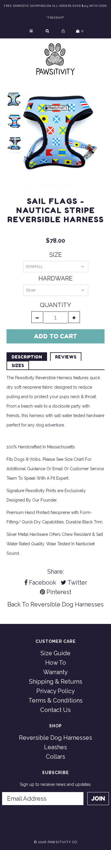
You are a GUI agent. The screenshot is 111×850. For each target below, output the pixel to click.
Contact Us (55, 709)
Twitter (76, 582)
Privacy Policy (55, 691)
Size (55, 254)
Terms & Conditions (55, 700)
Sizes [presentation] (18, 365)
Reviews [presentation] (65, 356)
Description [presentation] (27, 356)
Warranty (55, 672)
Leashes (55, 747)
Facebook (42, 582)
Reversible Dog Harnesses (67, 604)
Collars (55, 756)
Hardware (55, 278)
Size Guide (55, 653)
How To (55, 662)
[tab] (27, 356)
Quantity (55, 305)
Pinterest (58, 592)
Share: (55, 571)
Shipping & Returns (55, 681)
